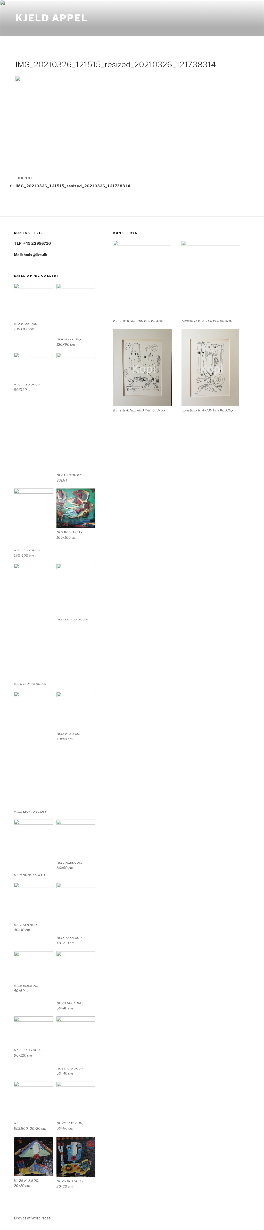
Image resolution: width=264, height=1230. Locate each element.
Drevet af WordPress (32, 1218)
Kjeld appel (51, 18)
